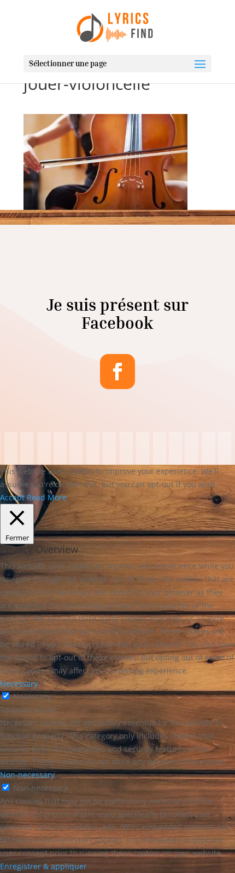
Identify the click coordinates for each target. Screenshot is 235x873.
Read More (47, 497)
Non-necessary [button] (27, 774)
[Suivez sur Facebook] (117, 371)
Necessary (32, 696)
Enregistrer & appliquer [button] (43, 866)
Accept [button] (12, 497)
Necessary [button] (19, 683)
